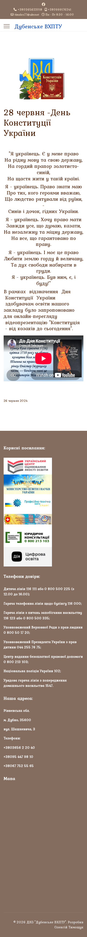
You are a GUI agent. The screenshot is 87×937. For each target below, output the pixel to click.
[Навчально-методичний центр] (43, 519)
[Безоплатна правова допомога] (43, 537)
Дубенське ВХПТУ (38, 26)
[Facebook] (43, 4)
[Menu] (7, 26)
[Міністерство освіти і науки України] (43, 484)
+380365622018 (30, 9)
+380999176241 (59, 9)
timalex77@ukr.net (27, 14)
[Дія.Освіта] (43, 557)
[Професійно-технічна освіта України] (43, 502)
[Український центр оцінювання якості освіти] (43, 466)
